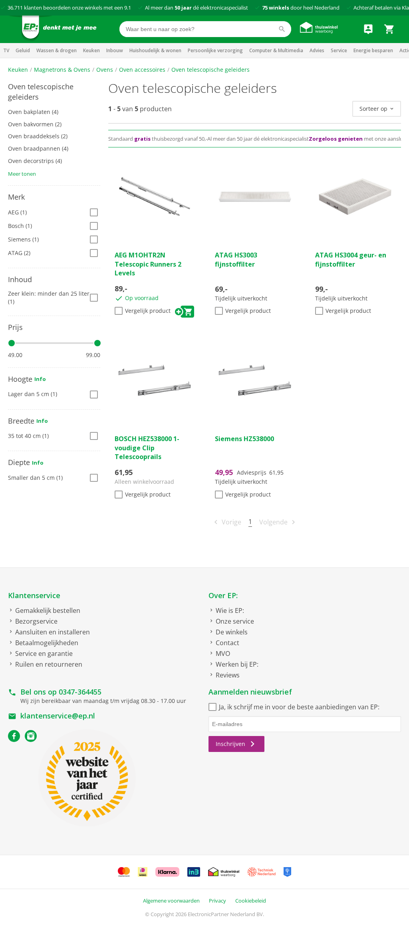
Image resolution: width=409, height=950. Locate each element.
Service (339, 50)
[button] (54, 92)
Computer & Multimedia (276, 50)
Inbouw (114, 50)
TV (6, 50)
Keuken (91, 50)
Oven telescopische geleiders (210, 69)
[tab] (54, 92)
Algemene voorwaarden (171, 900)
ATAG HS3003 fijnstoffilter (236, 259)
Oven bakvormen (35, 124)
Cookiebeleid (250, 900)
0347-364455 (80, 692)
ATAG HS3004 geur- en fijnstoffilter (350, 259)
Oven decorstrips (35, 161)
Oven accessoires (142, 69)
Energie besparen (373, 50)
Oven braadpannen (38, 148)
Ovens (104, 69)
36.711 (15, 7)
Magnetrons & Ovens (62, 69)
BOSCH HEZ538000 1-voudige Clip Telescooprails (147, 447)
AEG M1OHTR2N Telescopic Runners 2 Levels (148, 264)
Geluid (23, 50)
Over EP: (223, 595)
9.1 (127, 7)
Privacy (217, 900)
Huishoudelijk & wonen (155, 50)
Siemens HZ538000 (244, 438)
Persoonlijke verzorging (215, 50)
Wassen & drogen (56, 50)
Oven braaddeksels (38, 136)
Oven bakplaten (33, 112)
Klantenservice (34, 595)
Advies (317, 50)
